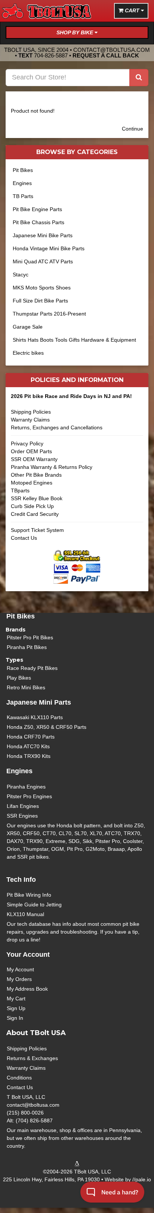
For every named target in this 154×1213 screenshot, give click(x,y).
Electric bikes (28, 353)
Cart (132, 10)
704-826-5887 (51, 55)
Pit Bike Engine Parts (37, 209)
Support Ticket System (37, 530)
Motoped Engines (31, 483)
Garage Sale (28, 327)
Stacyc (20, 275)
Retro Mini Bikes (26, 687)
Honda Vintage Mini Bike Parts (48, 248)
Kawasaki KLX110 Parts (35, 717)
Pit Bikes (23, 170)
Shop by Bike (75, 32)
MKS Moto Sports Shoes (42, 288)
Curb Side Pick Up (32, 506)
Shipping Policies (31, 412)
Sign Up (16, 1008)
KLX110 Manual (25, 914)
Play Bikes (19, 678)
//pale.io (141, 1179)
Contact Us (24, 538)
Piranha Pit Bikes (27, 647)
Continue (132, 129)
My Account (20, 969)
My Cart (16, 999)
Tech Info (21, 879)
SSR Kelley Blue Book (36, 498)
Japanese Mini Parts (38, 702)
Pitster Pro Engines (29, 796)
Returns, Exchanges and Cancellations (56, 427)
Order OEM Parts (31, 451)
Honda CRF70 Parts (31, 737)
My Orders (19, 979)
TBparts (20, 490)
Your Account (28, 954)
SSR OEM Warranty (34, 459)
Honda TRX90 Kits (28, 756)
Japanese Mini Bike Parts (43, 235)
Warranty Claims (30, 420)
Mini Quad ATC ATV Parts (43, 261)
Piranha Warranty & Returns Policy (51, 467)
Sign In (15, 1018)
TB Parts (23, 196)
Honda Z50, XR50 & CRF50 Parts (46, 727)
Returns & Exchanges (32, 1058)
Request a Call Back (106, 55)
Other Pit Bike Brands (36, 475)
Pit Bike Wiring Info (29, 895)
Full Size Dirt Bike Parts (40, 301)
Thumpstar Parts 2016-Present (49, 314)
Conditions (19, 1078)
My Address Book (27, 989)
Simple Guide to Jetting (34, 905)
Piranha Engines (26, 787)
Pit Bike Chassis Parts (38, 222)
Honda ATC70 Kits (28, 746)
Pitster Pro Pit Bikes (30, 637)
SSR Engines (22, 816)
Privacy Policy (27, 443)
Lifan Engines (23, 806)
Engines (22, 183)
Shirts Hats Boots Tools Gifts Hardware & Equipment (74, 340)
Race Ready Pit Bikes (32, 668)
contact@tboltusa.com (111, 50)
